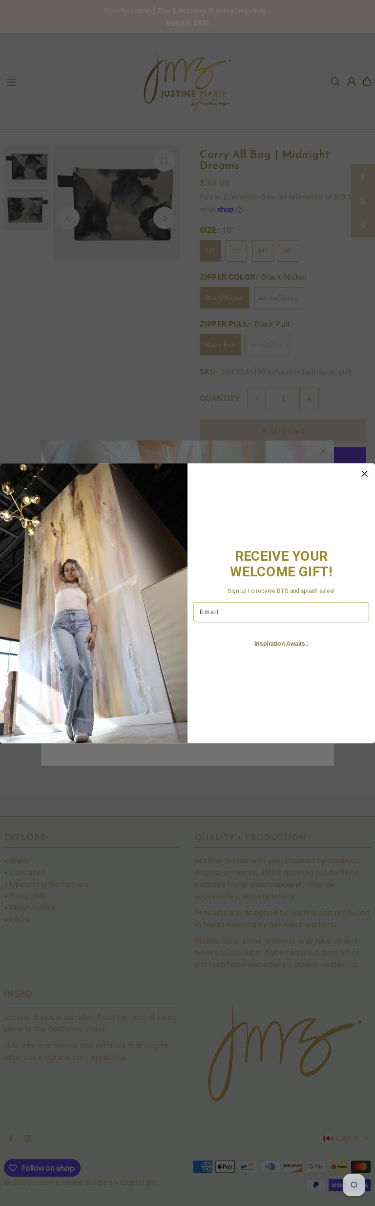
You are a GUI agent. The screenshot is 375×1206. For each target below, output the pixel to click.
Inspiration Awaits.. (281, 643)
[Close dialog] (365, 474)
